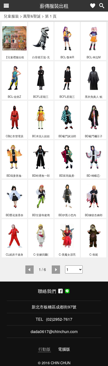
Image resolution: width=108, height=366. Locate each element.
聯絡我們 (48, 291)
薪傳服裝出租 (54, 5)
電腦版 (64, 349)
